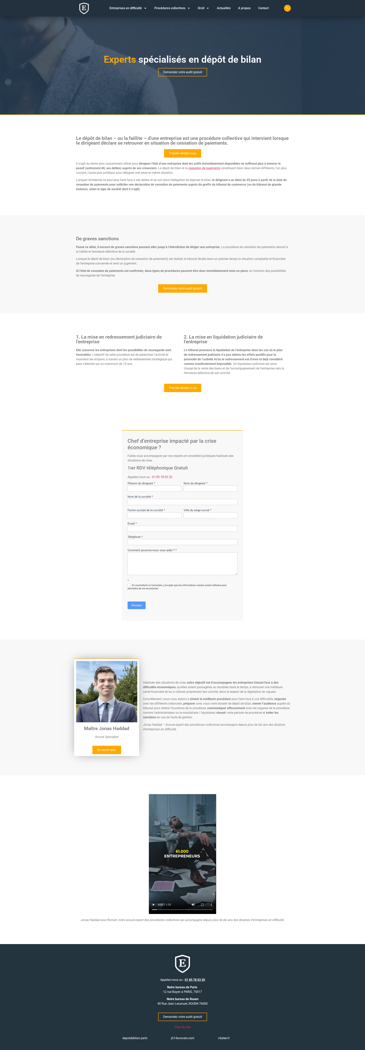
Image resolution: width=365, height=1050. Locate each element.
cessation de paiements (204, 168)
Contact (263, 8)
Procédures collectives (169, 8)
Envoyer (137, 605)
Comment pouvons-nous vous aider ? (152, 550)
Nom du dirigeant (196, 483)
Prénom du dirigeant (141, 483)
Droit (201, 8)
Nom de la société (140, 496)
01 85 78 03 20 (162, 477)
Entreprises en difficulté (126, 8)
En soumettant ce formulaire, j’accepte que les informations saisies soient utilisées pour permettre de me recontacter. (177, 587)
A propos (244, 8)
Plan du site (182, 1027)
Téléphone (135, 537)
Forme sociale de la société (146, 510)
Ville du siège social (197, 510)
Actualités (224, 8)
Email (132, 523)
